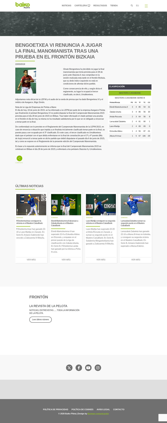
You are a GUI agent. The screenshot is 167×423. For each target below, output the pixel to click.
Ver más (31, 260)
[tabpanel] (130, 119)
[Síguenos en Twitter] (69, 368)
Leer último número (40, 319)
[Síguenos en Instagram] (97, 368)
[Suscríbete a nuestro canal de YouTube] (88, 368)
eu (137, 6)
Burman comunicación (98, 414)
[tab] (130, 93)
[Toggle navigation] (146, 6)
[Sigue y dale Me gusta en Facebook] (79, 368)
